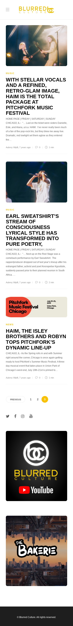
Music (10, 73)
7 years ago (25, 147)
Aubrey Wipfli (12, 147)
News (10, 324)
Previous (15, 399)
